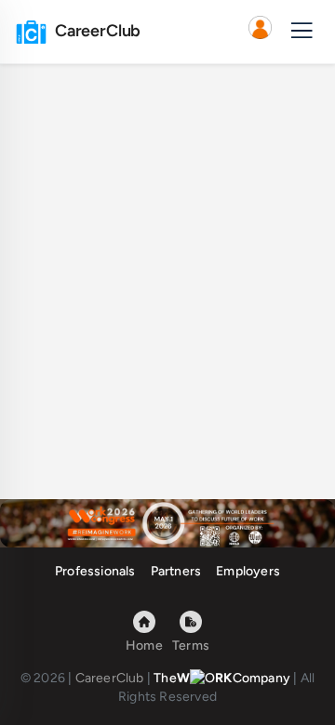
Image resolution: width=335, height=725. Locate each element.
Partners (176, 571)
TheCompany (222, 678)
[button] (259, 31)
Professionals (95, 571)
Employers (248, 571)
